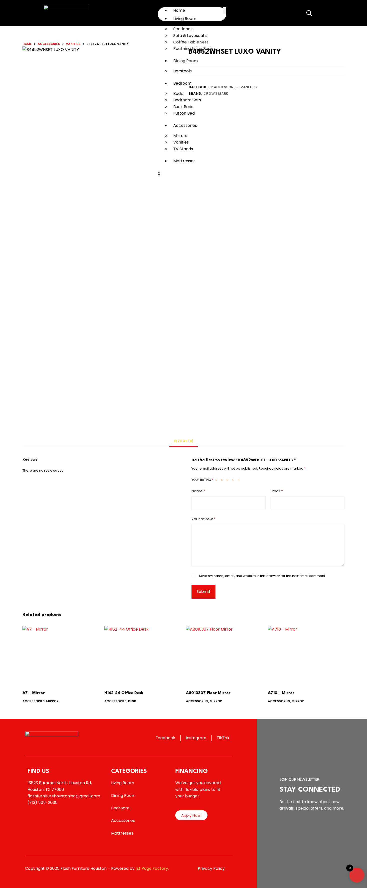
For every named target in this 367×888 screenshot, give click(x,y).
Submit (203, 591)
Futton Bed (184, 113)
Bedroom (182, 83)
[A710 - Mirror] (306, 655)
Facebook (165, 738)
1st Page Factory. (152, 868)
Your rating (202, 480)
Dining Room (185, 61)
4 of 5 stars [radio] (234, 479)
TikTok (223, 738)
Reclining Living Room (194, 48)
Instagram (196, 738)
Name (198, 491)
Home (179, 10)
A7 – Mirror (33, 693)
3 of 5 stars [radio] (228, 479)
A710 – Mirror (281, 693)
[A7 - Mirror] (60, 655)
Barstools (182, 71)
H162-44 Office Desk (123, 693)
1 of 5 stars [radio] (217, 479)
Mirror (52, 701)
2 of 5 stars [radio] (223, 479)
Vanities (249, 87)
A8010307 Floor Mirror (208, 693)
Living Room (184, 18)
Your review (203, 519)
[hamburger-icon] (224, 10)
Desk (132, 701)
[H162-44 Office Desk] (142, 655)
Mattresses (184, 161)
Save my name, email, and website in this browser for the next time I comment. (262, 575)
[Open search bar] (308, 13)
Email (277, 491)
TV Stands (183, 149)
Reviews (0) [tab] (183, 441)
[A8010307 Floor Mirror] (224, 655)
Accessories (185, 125)
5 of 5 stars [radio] (239, 479)
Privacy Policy (211, 868)
